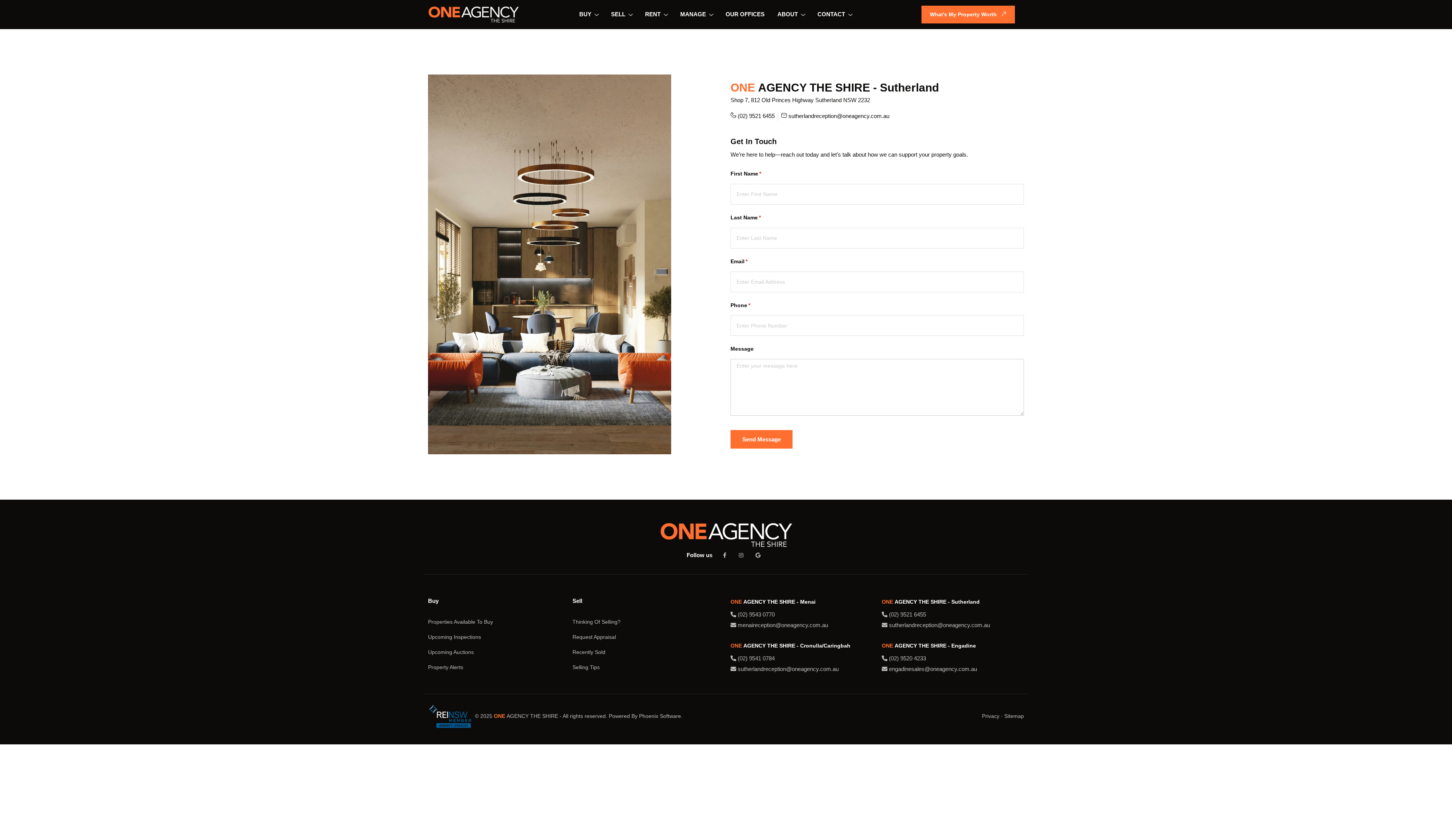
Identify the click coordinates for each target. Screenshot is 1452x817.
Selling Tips (586, 667)
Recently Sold (588, 652)
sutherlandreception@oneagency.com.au (838, 116)
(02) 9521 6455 (756, 116)
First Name (757, 174)
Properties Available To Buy (460, 622)
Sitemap (1014, 716)
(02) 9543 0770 (755, 614)
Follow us (699, 555)
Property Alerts (445, 667)
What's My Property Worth (963, 14)
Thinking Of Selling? (596, 622)
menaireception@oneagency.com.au (782, 625)
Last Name (757, 217)
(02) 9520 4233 (906, 658)
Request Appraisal (594, 637)
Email (750, 261)
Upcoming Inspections (454, 637)
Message (742, 349)
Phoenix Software (660, 716)
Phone (752, 305)
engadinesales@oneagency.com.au (932, 669)
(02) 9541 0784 (755, 658)
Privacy (990, 716)
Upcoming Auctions (451, 652)
